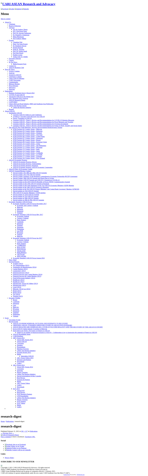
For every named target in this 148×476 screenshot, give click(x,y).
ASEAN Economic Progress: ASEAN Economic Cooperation (32, 167)
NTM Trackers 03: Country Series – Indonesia (27, 131)
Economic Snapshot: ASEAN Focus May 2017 (28, 214)
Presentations (21, 347)
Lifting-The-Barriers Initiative (26, 398)
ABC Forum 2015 (19, 338)
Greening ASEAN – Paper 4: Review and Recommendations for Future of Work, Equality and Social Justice (47, 126)
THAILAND (21, 251)
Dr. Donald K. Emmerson (21, 35)
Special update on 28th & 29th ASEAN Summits (28, 200)
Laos (14, 305)
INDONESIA (21, 249)
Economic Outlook (23, 216)
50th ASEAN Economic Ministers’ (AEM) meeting (29, 193)
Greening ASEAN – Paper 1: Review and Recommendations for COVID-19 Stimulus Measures (43, 120)
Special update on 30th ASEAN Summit (26, 198)
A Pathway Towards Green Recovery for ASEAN (29, 116)
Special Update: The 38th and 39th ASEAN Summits (30, 173)
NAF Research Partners (24, 394)
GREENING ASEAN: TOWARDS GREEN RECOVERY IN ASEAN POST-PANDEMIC (42, 325)
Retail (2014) (17, 292)
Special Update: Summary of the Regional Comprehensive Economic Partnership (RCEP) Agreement (45, 176)
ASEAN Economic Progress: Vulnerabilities (27, 164)
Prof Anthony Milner (19, 38)
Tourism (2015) (18, 296)
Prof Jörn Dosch (18, 53)
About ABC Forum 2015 (25, 340)
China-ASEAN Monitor (16, 78)
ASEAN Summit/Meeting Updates (20, 171)
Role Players (21, 378)
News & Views (10, 69)
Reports (11, 109)
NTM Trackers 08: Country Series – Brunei (27, 140)
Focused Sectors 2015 (24, 352)
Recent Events (13, 321)
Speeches (12, 89)
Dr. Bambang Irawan (19, 46)
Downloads (20, 361)
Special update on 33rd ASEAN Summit (26, 191)
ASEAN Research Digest (17, 100)
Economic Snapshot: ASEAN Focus (20, 202)
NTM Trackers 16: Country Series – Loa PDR (27, 155)
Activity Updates (14, 71)
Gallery (19, 363)
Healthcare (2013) (18, 280)
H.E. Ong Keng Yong (20, 31)
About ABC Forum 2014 (25, 367)
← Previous (4, 433)
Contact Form (67, 474)
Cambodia (20, 222)
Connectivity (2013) (19, 271)
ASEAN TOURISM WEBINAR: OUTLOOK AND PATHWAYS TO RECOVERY (40, 323)
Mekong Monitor (14, 84)
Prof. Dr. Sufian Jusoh (20, 51)
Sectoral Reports (14, 262)
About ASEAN (10, 111)
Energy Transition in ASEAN (22, 118)
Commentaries (13, 82)
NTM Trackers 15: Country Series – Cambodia (28, 153)
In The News (13, 62)
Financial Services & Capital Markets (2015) (27, 276)
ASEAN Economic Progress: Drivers (25, 162)
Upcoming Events (14, 320)
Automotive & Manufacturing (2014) (24, 267)
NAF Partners (21, 401)
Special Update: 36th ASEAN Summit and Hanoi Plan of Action (33, 178)
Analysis (11, 73)
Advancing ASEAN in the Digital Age (21, 96)
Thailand (20, 213)
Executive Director (15, 58)
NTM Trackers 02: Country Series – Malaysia (27, 129)
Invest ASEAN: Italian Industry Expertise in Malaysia (30, 329)
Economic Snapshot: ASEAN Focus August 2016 (29, 258)
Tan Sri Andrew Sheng (20, 29)
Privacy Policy (9, 458)
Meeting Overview (23, 349)
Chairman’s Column (15, 77)
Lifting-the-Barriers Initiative (22, 107)
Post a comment (6, 437)
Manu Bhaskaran (18, 37)
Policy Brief (13, 260)
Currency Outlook (22, 218)
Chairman (12, 24)
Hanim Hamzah (18, 47)
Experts (11, 40)
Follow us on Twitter (17, 446)
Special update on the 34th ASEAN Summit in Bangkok (31, 187)
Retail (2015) (17, 291)
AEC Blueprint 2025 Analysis (18, 98)
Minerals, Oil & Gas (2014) (21, 289)
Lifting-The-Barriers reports (17, 106)
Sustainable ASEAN (15, 113)
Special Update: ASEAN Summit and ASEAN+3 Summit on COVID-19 (36, 180)
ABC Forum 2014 (19, 365)
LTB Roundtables (22, 396)
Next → (11, 433)
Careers (11, 60)
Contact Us (12, 66)
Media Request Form (19, 64)
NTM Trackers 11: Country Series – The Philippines (29, 145)
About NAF (21, 390)
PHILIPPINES (21, 253)
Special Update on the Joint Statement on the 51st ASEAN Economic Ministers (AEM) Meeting (43, 185)
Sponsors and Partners (24, 360)
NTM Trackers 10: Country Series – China (26, 144)
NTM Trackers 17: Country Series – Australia (27, 156)
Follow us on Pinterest (19, 448)
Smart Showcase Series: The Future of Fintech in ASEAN (31, 331)
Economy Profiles (14, 298)
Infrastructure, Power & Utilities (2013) (25, 283)
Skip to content (5, 19)
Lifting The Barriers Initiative (26, 351)
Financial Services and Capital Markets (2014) (27, 274)
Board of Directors (15, 26)
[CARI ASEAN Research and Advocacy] (28, 4)
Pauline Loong (17, 55)
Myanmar (20, 233)
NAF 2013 (16, 389)
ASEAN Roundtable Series (21, 334)
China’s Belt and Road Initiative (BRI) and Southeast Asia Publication (31, 104)
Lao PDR (20, 231)
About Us (8, 22)
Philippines (20, 229)
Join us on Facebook (19, 444)
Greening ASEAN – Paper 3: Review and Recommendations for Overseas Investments (40, 124)
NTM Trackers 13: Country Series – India (26, 149)
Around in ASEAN (15, 75)
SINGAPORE (21, 256)
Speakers (20, 345)
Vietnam (19, 234)
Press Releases (13, 86)
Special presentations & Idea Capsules (29, 376)
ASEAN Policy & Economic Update (20, 169)
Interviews (12, 87)
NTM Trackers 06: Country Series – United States (29, 136)
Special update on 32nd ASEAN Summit (26, 194)
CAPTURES (13, 102)
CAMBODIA (21, 245)
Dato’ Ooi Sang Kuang (20, 44)
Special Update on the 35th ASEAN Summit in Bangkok (31, 184)
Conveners (20, 343)
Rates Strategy (21, 220)
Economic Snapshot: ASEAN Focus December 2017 (30, 204)
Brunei (15, 300)
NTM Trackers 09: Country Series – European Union (30, 142)
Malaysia (20, 207)
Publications (9, 91)
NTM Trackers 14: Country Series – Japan (26, 151)
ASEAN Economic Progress (18, 160)
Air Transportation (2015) (21, 265)
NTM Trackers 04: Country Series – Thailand (27, 133)
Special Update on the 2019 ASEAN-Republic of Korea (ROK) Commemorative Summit (41, 182)
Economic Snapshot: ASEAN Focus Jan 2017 (27, 238)
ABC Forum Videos (23, 383)
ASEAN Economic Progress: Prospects (25, 165)
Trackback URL (30, 437)
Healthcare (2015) (18, 282)
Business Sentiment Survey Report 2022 (22, 93)
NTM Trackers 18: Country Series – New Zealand (29, 158)
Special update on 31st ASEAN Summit (25, 196)
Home (3, 421)
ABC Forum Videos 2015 (25, 358)
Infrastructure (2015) (19, 285)
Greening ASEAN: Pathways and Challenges (27, 115)
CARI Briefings (18, 336)
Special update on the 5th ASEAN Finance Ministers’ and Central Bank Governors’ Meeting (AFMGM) (46, 189)
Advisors (12, 28)
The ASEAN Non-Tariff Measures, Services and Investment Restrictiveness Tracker (35, 127)
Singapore (20, 211)
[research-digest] (10, 435)
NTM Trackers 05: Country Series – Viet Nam (27, 135)
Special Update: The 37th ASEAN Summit (26, 175)
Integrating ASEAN (27, 356)
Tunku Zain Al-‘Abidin (20, 57)
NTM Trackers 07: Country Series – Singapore (28, 138)
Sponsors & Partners (23, 380)
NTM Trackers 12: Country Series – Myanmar (27, 147)
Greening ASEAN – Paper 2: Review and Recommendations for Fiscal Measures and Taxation (43, 122)
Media (19, 354)
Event (7, 318)
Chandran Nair (17, 42)
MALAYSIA (21, 247)
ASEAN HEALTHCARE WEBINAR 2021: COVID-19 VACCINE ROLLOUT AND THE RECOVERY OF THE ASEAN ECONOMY (58, 327)
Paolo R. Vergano (18, 49)
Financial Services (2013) (21, 272)
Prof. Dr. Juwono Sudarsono (22, 33)
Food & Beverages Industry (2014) (24, 278)
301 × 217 (24, 431)
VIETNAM (20, 254)
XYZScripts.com (80, 474)
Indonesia (20, 209)
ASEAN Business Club (16, 67)
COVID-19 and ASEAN (17, 95)
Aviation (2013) (18, 263)
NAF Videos (21, 403)
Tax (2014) (16, 294)
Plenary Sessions (22, 372)
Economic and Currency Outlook (27, 205)
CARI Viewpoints (14, 80)
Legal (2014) (17, 287)
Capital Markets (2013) (20, 269)
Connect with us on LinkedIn (21, 450)
